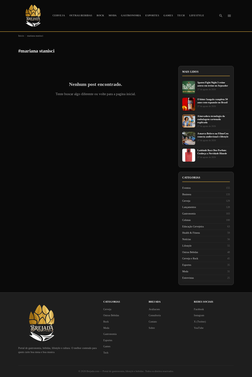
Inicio (21, 36)
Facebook (199, 309)
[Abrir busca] (221, 15)
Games (168, 15)
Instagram (199, 315)
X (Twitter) (200, 321)
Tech (181, 15)
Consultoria (155, 315)
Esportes (152, 15)
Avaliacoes (154, 309)
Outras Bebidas (80, 15)
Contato (153, 321)
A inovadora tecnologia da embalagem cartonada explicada (211, 119)
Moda (113, 15)
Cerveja (59, 15)
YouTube (198, 328)
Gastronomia (131, 15)
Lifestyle (196, 15)
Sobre (152, 328)
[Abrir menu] (229, 15)
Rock (100, 15)
